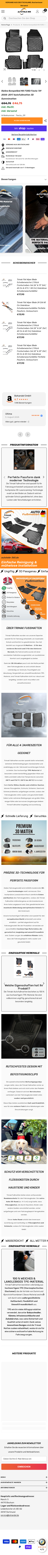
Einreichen (24, 1464)
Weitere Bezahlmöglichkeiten (24, 135)
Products (16, 25)
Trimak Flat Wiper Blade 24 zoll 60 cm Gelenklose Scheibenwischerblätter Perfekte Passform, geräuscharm (31, 306)
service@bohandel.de (10, 1513)
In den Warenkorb (22, 120)
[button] (39, 70)
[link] (24, 474)
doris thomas (12, 413)
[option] (24, 50)
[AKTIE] (45, 121)
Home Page (5, 25)
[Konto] (37, 11)
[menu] (3, 11)
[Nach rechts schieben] (43, 474)
